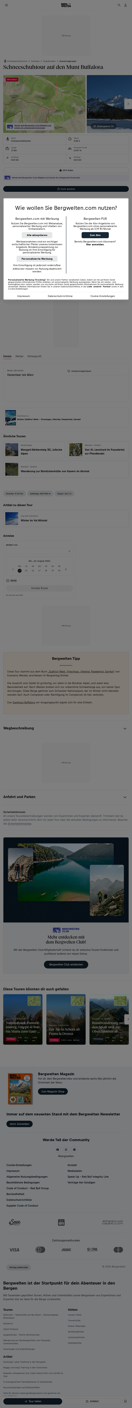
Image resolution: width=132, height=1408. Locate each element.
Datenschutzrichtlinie (60, 296)
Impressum (23, 296)
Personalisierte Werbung (37, 258)
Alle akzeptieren (37, 235)
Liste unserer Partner (99, 286)
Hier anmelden (95, 244)
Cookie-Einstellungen (102, 296)
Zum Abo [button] (95, 235)
